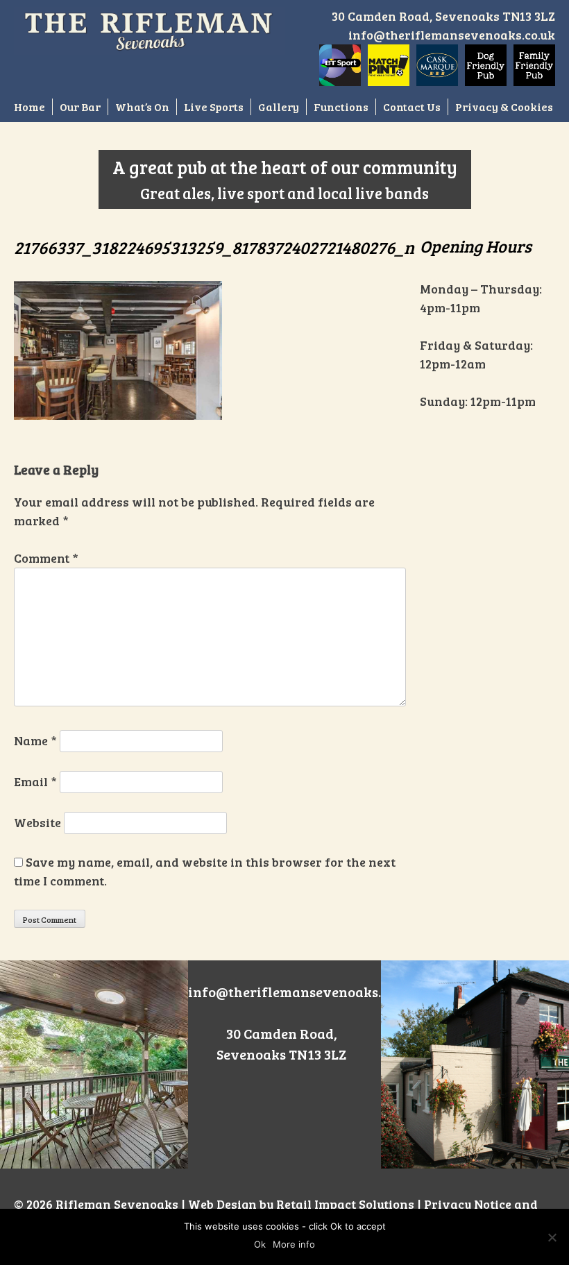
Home (29, 106)
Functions (341, 106)
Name (35, 740)
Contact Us (412, 106)
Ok (260, 1244)
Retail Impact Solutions (345, 1204)
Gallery (278, 106)
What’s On (142, 106)
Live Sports (214, 106)
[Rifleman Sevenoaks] (149, 29)
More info (294, 1244)
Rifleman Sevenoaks (117, 1204)
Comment (46, 558)
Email (35, 781)
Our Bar (80, 106)
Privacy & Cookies (504, 106)
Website (37, 822)
